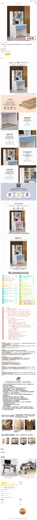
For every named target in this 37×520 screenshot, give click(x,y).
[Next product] (35, 42)
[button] (17, 460)
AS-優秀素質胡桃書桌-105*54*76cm (9, 476)
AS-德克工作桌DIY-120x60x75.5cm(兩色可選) (27, 476)
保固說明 (2, 501)
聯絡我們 (2, 502)
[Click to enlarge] (2, 39)
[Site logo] (18, 3)
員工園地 (20, 504)
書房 (3, 42)
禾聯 (19, 502)
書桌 (6, 42)
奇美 (19, 501)
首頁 (1, 42)
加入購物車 (7, 54)
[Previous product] (33, 42)
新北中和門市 (21, 484)
